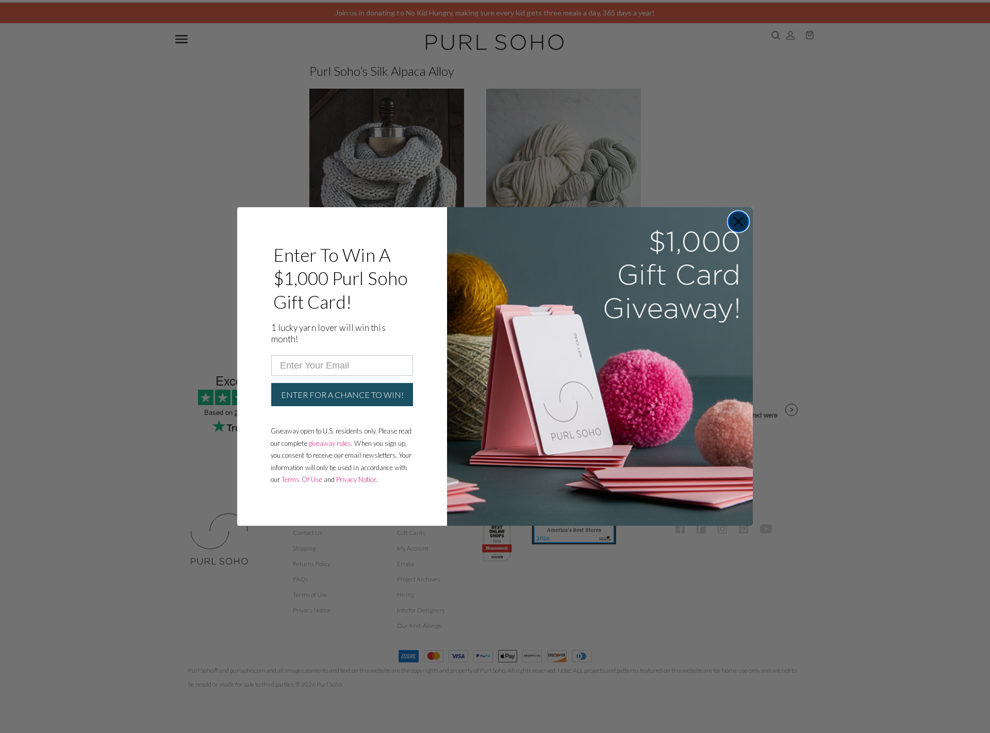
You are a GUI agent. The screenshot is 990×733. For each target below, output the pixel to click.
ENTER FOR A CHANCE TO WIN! (342, 394)
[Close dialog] (738, 221)
